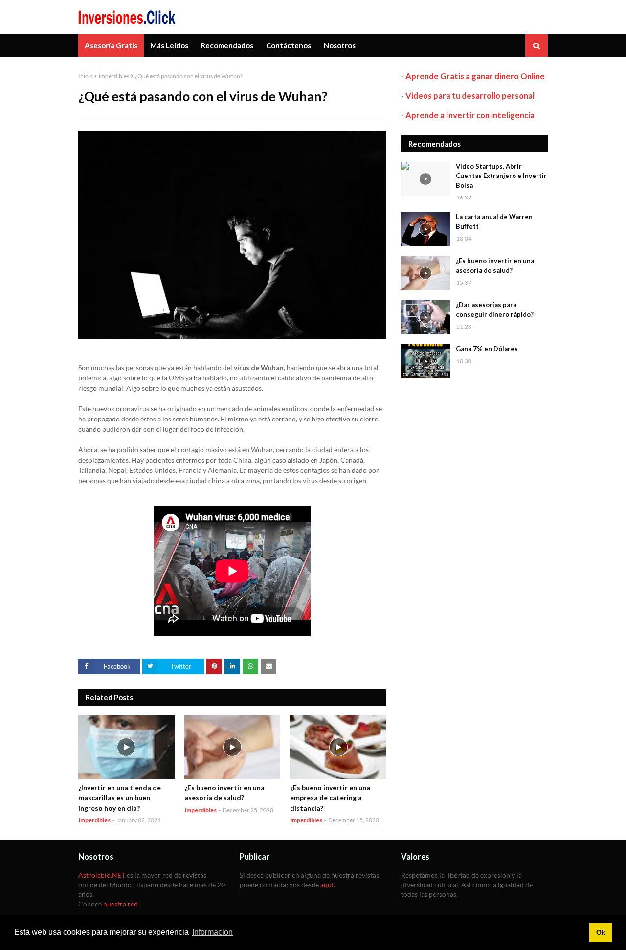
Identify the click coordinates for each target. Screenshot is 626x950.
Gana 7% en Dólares (487, 349)
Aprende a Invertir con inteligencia (470, 115)
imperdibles (114, 76)
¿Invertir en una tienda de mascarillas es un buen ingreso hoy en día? (119, 797)
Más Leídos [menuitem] (169, 45)
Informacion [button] (212, 932)
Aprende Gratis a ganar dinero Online (475, 76)
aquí (327, 885)
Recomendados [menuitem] (227, 45)
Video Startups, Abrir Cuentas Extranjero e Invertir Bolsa (501, 175)
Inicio (85, 76)
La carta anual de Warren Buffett (494, 221)
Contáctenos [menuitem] (288, 45)
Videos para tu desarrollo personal (470, 95)
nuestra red (120, 904)
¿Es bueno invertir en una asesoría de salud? (224, 792)
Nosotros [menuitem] (340, 45)
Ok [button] (600, 932)
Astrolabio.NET (101, 875)
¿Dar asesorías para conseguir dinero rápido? (495, 309)
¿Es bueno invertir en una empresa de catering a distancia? (330, 797)
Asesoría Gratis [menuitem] (111, 45)
